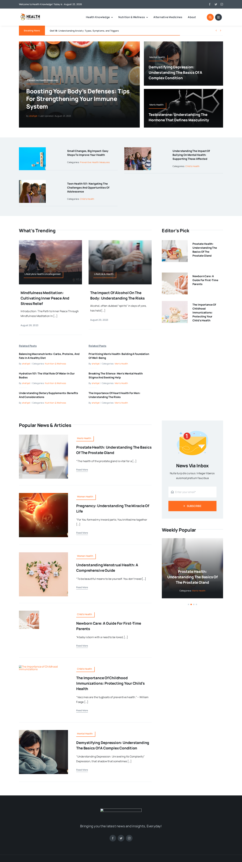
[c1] (43, 666)
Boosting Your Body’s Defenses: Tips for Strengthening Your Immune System (78, 99)
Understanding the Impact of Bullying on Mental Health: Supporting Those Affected (191, 155)
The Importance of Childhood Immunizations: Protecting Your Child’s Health (204, 312)
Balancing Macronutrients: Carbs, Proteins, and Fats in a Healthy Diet (92, 30)
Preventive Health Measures (95, 162)
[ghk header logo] (36, 14)
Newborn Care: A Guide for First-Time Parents (205, 280)
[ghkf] (121, 810)
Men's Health (121, 363)
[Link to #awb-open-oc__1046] (210, 17)
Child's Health (192, 166)
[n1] (29, 612)
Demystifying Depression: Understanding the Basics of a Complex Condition (175, 72)
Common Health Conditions (199, 590)
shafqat (33, 115)
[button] (188, 604)
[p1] (43, 494)
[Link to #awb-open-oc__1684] (218, 17)
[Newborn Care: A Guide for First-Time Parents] (175, 275)
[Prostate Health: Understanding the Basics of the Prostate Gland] (175, 242)
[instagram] (221, 4)
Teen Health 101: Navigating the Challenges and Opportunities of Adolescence (88, 187)
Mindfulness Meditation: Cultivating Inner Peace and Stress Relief (45, 298)
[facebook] (209, 4)
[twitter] (216, 4)
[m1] (43, 553)
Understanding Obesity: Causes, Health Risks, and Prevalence (192, 577)
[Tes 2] (43, 436)
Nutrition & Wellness (55, 363)
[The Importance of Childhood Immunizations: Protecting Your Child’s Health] (175, 303)
